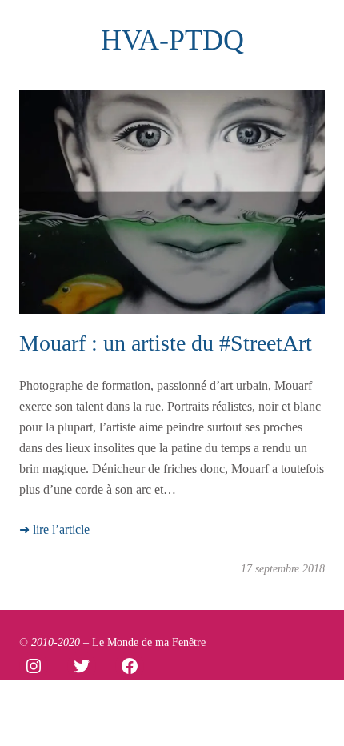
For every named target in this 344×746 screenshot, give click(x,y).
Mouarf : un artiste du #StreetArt (165, 343)
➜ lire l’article (54, 530)
